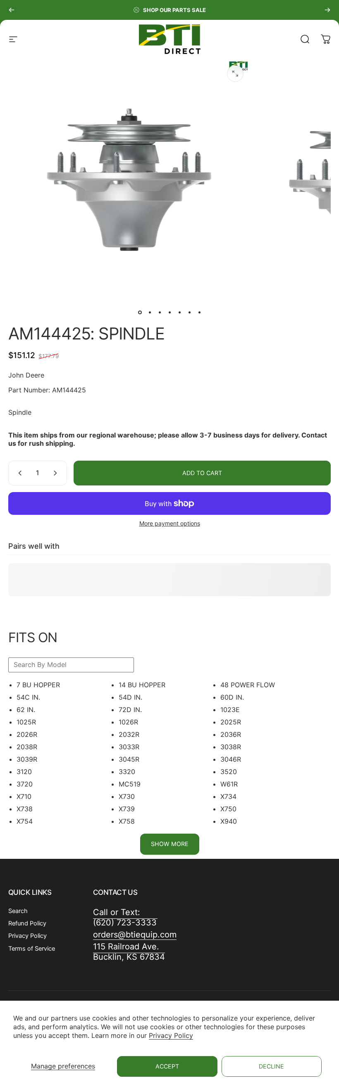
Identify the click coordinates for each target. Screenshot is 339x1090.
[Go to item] (140, 312)
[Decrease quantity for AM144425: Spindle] (18, 473)
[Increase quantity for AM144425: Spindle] (57, 473)
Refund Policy (27, 923)
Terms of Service (31, 948)
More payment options (169, 523)
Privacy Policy (171, 1035)
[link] (129, 952)
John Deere (26, 375)
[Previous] (11, 10)
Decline (271, 1066)
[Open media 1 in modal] (235, 73)
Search (18, 911)
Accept (167, 1066)
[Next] (327, 10)
